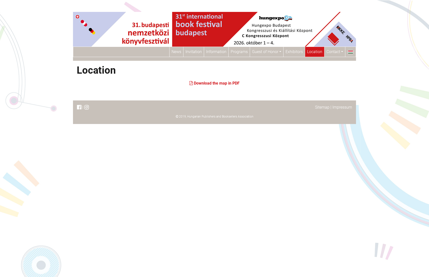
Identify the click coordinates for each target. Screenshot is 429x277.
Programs (239, 51)
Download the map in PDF (216, 83)
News (176, 51)
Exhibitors (294, 51)
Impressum (342, 107)
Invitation (193, 51)
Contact (333, 51)
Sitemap (322, 107)
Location (314, 51)
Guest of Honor (265, 51)
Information (216, 51)
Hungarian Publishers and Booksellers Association (220, 116)
